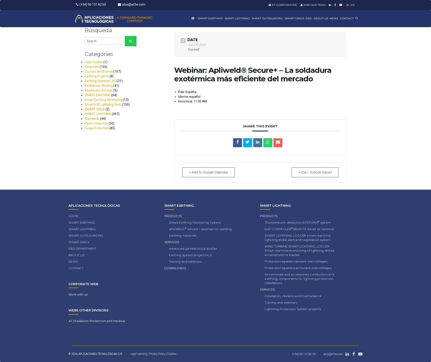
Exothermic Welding (99, 85)
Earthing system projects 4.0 (190, 255)
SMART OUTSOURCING (267, 18)
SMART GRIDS (294, 18)
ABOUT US (321, 18)
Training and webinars (185, 261)
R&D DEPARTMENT (82, 248)
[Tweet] (247, 142)
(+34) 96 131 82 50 (92, 4)
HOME (73, 216)
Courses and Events (99, 71)
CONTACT (347, 18)
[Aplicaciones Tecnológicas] (122, 18)
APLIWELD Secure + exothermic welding (200, 229)
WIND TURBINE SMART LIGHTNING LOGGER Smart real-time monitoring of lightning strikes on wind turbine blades (299, 250)
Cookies (172, 353)
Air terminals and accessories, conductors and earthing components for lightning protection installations (299, 279)
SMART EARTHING (210, 18)
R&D (309, 18)
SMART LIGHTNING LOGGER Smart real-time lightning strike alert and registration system (298, 238)
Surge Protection (97, 128)
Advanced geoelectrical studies (193, 248)
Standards (92, 118)
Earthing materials (182, 235)
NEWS (334, 18)
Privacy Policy (157, 353)
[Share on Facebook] (237, 142)
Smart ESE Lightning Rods (103, 104)
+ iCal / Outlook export (315, 172)
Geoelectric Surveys (99, 90)
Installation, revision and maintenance (293, 296)
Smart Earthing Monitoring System (195, 222)
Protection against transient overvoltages (296, 261)
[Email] (277, 142)
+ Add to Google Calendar (208, 172)
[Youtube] (340, 5)
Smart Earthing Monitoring (103, 100)
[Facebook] (334, 5)
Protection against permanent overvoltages (298, 268)
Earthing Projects (97, 76)
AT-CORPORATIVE (284, 5)
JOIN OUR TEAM (314, 5)
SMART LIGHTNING (237, 18)
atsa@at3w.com (133, 4)
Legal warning (139, 353)
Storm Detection (96, 123)
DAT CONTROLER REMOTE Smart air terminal (299, 229)
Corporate (92, 67)
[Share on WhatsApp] (267, 142)
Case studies (94, 62)
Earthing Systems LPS (100, 81)
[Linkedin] (329, 5)
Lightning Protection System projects (293, 309)
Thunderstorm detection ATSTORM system (298, 222)
